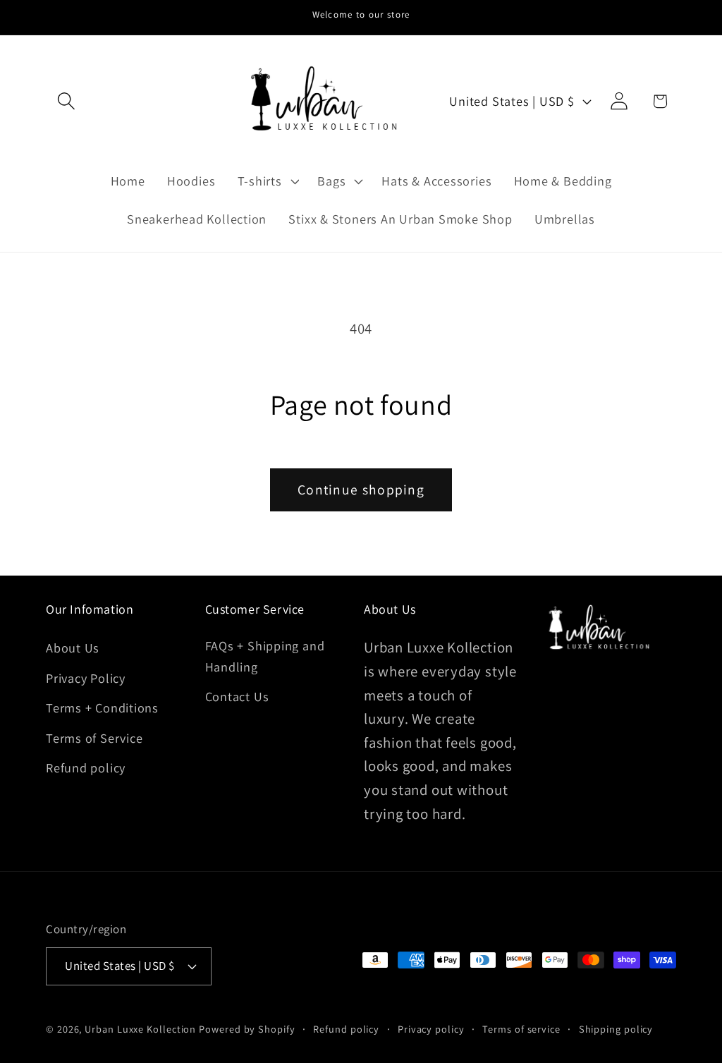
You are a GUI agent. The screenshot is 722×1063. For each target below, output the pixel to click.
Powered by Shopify (247, 1028)
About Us (72, 647)
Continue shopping (361, 489)
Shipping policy (616, 1028)
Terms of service (521, 1028)
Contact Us (237, 696)
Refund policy (86, 767)
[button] (66, 101)
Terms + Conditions (102, 707)
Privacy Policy (86, 677)
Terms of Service (94, 737)
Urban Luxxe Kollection (140, 1028)
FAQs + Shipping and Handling (265, 655)
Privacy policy (431, 1028)
